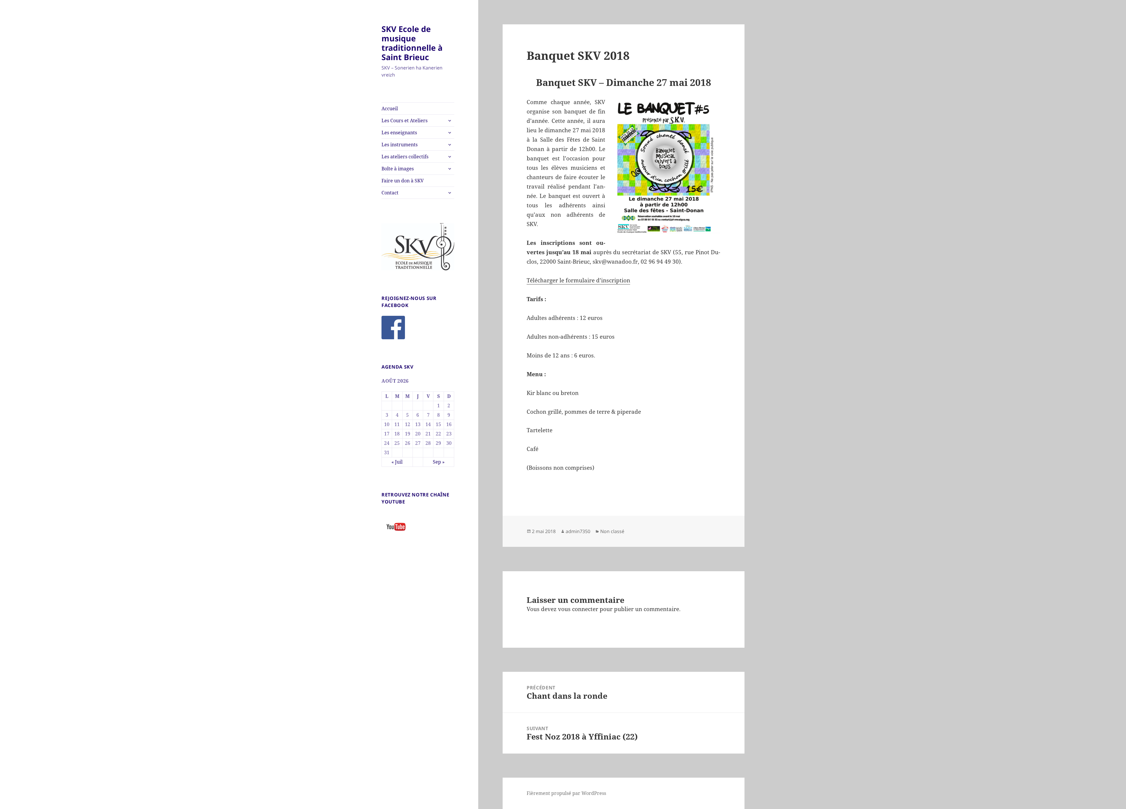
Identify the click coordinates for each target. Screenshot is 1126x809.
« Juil (397, 462)
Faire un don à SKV (402, 180)
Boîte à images (397, 168)
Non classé (612, 531)
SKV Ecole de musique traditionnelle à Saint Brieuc (411, 42)
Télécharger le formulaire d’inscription (578, 280)
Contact (389, 192)
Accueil (389, 108)
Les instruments (399, 144)
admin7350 (578, 531)
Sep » (439, 462)
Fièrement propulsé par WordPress (566, 793)
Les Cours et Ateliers (404, 120)
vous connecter (578, 609)
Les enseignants (399, 132)
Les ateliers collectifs (404, 156)
